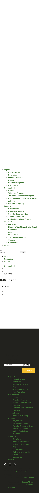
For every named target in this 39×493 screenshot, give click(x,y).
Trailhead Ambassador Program (21, 196)
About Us (8, 222)
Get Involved (9, 188)
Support (7, 206)
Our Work (12, 224)
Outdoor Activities (15, 178)
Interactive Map (14, 172)
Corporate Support (16, 211)
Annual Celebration (16, 217)
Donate (7, 245)
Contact (7, 256)
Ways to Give (13, 209)
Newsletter (8, 259)
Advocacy (12, 201)
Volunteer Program (16, 193)
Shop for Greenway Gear (18, 214)
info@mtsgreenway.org (20, 471)
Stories (11, 180)
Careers (11, 240)
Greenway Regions (16, 183)
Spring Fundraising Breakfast (20, 219)
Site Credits (29, 478)
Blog (10, 232)
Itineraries (12, 175)
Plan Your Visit (14, 185)
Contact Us (12, 243)
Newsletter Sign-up (16, 204)
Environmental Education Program (22, 198)
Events (11, 191)
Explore (7, 170)
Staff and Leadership (16, 237)
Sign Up (26, 365)
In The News (13, 235)
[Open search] (1, 250)
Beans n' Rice (27, 482)
